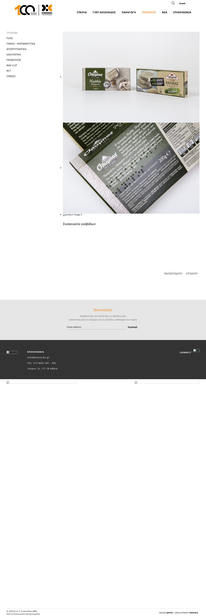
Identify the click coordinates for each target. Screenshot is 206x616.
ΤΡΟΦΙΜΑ (11, 33)
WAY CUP (11, 65)
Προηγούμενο (173, 273)
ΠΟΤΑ (9, 38)
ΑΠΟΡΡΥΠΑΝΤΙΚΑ (16, 49)
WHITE (169, 612)
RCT (8, 71)
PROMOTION (13, 60)
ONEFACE (193, 612)
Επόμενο (192, 273)
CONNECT (186, 352)
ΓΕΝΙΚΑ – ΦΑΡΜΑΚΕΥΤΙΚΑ (20, 43)
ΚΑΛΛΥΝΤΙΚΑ (13, 54)
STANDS (11, 76)
